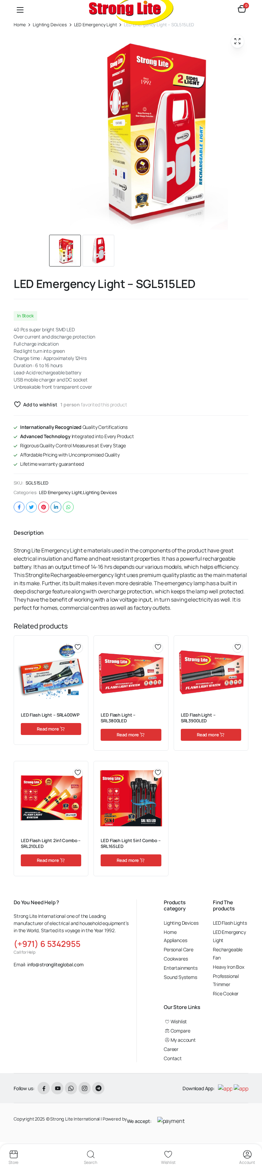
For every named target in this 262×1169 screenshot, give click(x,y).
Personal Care (178, 949)
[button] (241, 9)
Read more (48, 729)
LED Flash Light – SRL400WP (50, 715)
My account (183, 1040)
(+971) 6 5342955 (47, 943)
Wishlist (179, 1021)
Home (20, 25)
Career (171, 1049)
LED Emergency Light (60, 492)
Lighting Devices (50, 25)
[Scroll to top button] (251, 1138)
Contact (173, 1058)
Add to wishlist (40, 404)
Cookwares (176, 958)
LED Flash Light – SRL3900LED (198, 718)
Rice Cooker (225, 993)
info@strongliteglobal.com (55, 964)
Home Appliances (175, 936)
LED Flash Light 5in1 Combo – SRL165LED (130, 843)
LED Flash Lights (230, 923)
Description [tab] (29, 532)
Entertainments (181, 968)
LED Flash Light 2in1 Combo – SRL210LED (51, 843)
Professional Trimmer (226, 980)
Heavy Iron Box (228, 967)
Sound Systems (180, 977)
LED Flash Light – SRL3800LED (118, 718)
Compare (80, 671)
